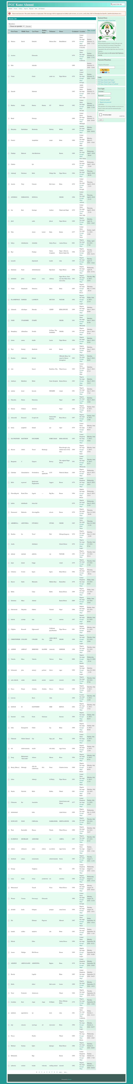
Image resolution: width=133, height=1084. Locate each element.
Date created (91, 30)
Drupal (69, 1079)
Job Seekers (42, 8)
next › (60, 1072)
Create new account (105, 100)
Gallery (21, 8)
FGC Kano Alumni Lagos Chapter (106, 82)
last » (65, 1072)
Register (31, 8)
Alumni (10, 8)
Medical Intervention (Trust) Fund (106, 20)
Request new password (105, 102)
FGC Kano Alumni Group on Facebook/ (108, 84)
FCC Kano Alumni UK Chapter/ (106, 80)
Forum (15, 8)
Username (101, 91)
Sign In (26, 8)
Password (101, 95)
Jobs (36, 8)
